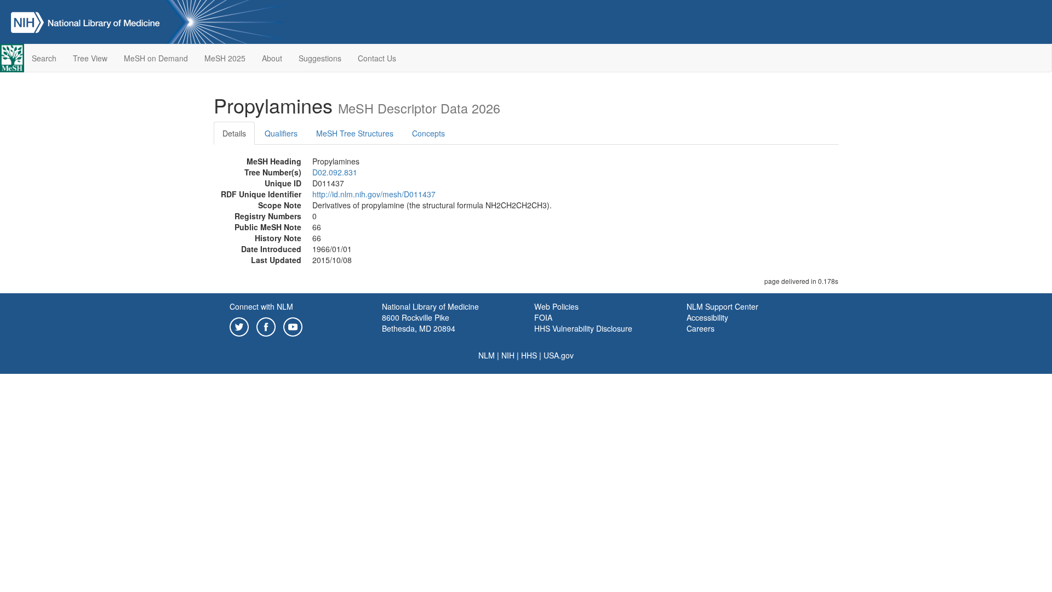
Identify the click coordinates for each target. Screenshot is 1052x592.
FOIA (543, 317)
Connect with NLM (261, 306)
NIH (507, 355)
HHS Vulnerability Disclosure (583, 328)
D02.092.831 (334, 172)
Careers (700, 328)
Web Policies (556, 306)
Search (44, 58)
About (272, 58)
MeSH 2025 (224, 58)
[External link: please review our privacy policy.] (239, 325)
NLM (486, 355)
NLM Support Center (722, 306)
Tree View (90, 58)
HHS (529, 355)
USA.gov (559, 355)
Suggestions (320, 58)
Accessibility (707, 317)
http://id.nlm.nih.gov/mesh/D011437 (374, 194)
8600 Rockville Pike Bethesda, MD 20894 (418, 323)
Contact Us (377, 58)
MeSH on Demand (156, 58)
